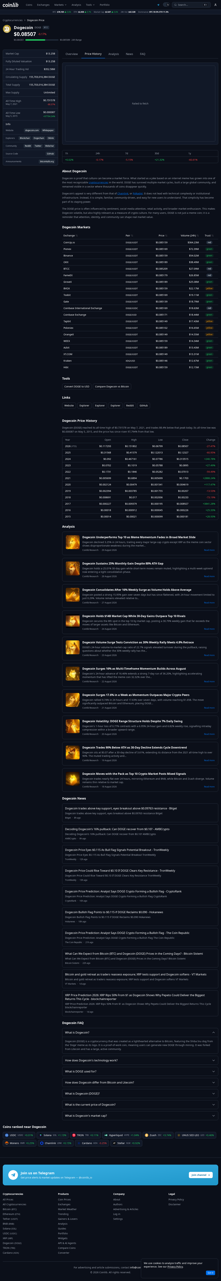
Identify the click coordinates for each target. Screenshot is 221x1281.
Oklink (51, 138)
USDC (10, 1233)
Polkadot (138, 193)
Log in (116, 1214)
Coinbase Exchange (75, 314)
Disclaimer (175, 1204)
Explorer (84, 405)
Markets (59, 4)
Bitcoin (10, 1209)
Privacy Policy (176, 1199)
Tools (89, 4)
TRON (9, 1248)
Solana (9, 1228)
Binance (68, 255)
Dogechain (39, 138)
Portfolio (104, 4)
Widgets (63, 1238)
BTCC (67, 268)
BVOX (67, 288)
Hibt (66, 367)
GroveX (68, 281)
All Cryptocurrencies (14, 1204)
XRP (8, 1238)
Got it (210, 1272)
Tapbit (67, 321)
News (129, 54)
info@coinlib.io (138, 1267)
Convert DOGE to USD (76, 386)
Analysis (76, 4)
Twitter (38, 145)
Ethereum (11, 1214)
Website (69, 405)
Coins (29, 4)
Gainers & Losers (68, 1218)
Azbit (66, 347)
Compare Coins (67, 1248)
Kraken (68, 360)
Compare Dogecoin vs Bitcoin (112, 386)
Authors (117, 1204)
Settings (118, 1218)
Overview (72, 54)
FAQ (142, 54)
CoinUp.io (69, 242)
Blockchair (25, 138)
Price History (93, 54)
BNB (8, 1223)
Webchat (49, 145)
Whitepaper (48, 130)
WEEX (67, 341)
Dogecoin (12, 1243)
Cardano (11, 1252)
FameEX (68, 275)
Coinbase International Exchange (83, 308)
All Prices (8, 1199)
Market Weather (67, 1209)
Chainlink (122, 193)
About (116, 1199)
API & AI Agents (67, 1243)
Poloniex (68, 327)
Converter (63, 1252)
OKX (66, 262)
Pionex (67, 249)
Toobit (67, 295)
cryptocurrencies (98, 182)
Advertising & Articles (125, 1209)
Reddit (28, 145)
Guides (62, 1228)
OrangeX (69, 334)
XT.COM (68, 354)
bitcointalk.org (47, 161)
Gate (66, 301)
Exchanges (43, 4)
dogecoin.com (32, 130)
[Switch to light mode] (166, 4)
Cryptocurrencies (13, 20)
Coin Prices (64, 1199)
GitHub (50, 153)
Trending (63, 1214)
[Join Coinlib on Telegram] (158, 5)
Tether (10, 1218)
